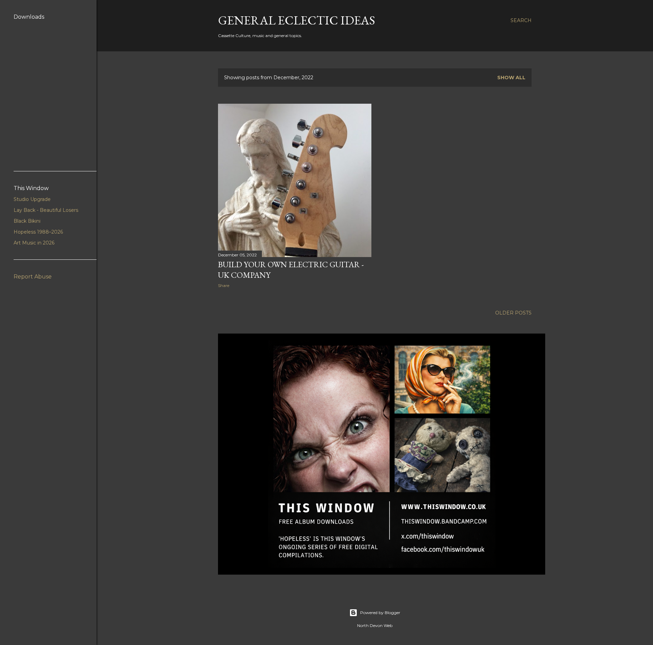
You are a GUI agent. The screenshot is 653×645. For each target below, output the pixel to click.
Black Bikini (27, 221)
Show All (511, 77)
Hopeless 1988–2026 (38, 232)
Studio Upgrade (32, 199)
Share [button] (223, 285)
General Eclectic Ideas (296, 20)
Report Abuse (33, 276)
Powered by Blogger (380, 612)
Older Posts (513, 313)
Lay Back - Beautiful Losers (46, 210)
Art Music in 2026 (34, 243)
